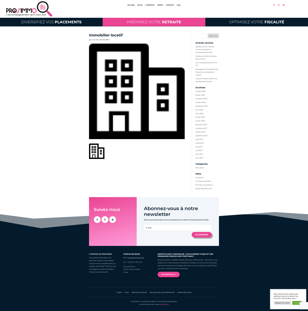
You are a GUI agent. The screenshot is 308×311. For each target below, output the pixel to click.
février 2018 (200, 117)
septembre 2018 (202, 106)
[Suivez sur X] (279, 5)
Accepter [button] (297, 303)
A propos (149, 5)
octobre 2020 (201, 91)
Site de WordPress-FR (204, 189)
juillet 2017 (200, 143)
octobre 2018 (201, 102)
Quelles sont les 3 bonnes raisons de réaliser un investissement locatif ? (205, 49)
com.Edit (95, 40)
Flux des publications (203, 181)
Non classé (200, 168)
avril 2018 (199, 110)
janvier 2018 (200, 121)
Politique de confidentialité (162, 292)
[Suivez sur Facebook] (274, 5)
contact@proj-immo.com (135, 258)
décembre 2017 (201, 124)
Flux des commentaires (204, 185)
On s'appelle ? (168, 274)
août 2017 (199, 139)
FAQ (178, 5)
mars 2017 (199, 158)
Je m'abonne (201, 235)
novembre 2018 (201, 99)
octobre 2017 (201, 132)
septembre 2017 (202, 136)
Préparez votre (154, 22)
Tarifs (160, 5)
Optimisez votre (256, 22)
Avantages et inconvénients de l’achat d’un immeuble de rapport (207, 72)
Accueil (131, 5)
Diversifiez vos (51, 22)
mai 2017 (199, 150)
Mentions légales (139, 292)
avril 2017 (199, 154)
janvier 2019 (200, 95)
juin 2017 (199, 147)
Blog (140, 5)
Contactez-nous (184, 292)
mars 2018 (199, 113)
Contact (170, 5)
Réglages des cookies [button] (282, 303)
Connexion (200, 177)
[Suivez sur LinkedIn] (284, 5)
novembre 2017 (201, 128)
